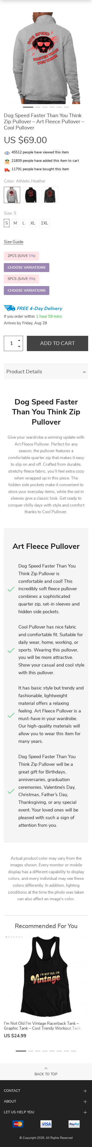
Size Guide (13, 242)
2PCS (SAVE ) (21, 256)
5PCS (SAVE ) (21, 279)
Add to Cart (57, 343)
